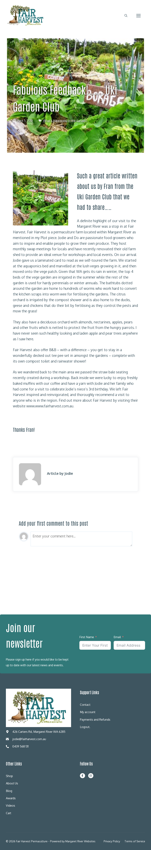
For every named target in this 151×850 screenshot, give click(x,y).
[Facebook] (82, 775)
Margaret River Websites (80, 841)
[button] (126, 15)
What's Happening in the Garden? (65, 120)
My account (87, 712)
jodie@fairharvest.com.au (29, 739)
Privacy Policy (112, 841)
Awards (11, 798)
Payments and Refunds (95, 719)
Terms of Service (134, 841)
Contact (85, 704)
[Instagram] (90, 775)
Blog (9, 791)
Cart (8, 813)
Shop (9, 776)
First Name (86, 637)
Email (117, 637)
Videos (10, 805)
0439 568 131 (20, 746)
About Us (12, 783)
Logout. (85, 727)
